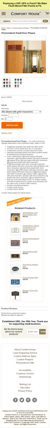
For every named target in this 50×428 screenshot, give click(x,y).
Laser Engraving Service (25, 353)
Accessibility (25, 370)
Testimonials (25, 377)
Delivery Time (6, 133)
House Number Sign (30, 278)
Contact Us (6, 411)
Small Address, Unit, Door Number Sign (30, 214)
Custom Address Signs (25, 356)
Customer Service (25, 373)
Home (3, 28)
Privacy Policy (25, 391)
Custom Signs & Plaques (20, 28)
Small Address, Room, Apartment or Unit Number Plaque (31, 228)
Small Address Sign (30, 252)
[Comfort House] (26, 13)
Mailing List (25, 384)
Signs (9, 28)
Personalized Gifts (25, 363)
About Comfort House (25, 349)
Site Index (25, 387)
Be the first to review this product (13, 313)
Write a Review (27, 101)
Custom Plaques (25, 359)
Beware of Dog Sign (30, 291)
